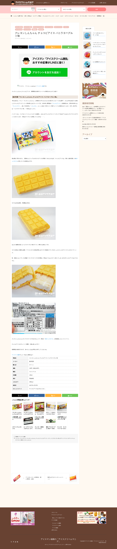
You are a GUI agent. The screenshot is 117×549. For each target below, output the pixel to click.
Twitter (11, 541)
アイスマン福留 (40, 86)
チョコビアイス (56, 103)
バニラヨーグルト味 (55, 438)
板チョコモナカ (49, 338)
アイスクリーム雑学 (56, 525)
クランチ (17, 438)
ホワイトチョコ (58, 27)
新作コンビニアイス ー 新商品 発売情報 (92, 126)
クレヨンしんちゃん (31, 438)
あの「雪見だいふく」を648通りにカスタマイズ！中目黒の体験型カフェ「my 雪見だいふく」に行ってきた (93, 108)
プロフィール (64, 2)
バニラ (48, 438)
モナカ (66, 27)
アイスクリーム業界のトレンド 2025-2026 (93, 113)
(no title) (84, 124)
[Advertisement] (45, 458)
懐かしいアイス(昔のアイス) (58, 517)
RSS (17, 541)
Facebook (13, 541)
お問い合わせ (103, 2)
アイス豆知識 (91, 2)
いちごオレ (34, 106)
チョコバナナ (16, 106)
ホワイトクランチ (63, 438)
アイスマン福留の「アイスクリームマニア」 (58, 540)
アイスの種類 (55, 527)
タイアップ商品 (28, 27)
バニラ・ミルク (49, 27)
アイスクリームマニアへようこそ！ (56, 544)
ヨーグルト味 (19, 29)
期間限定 (34, 29)
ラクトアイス (27, 29)
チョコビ (38, 438)
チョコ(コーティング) (38, 27)
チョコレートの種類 (56, 523)
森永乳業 (41, 29)
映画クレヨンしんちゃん (26, 440)
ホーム (46, 544)
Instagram (15, 541)
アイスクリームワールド (78, 2)
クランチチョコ (23, 438)
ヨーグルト (17, 440)
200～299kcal (19, 27)
